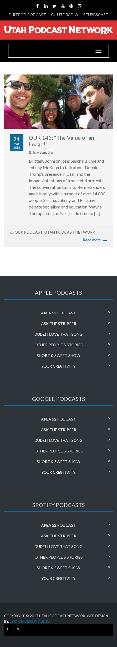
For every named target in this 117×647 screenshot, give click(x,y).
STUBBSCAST (95, 15)
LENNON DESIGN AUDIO (30, 621)
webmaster (45, 152)
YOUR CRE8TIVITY (58, 366)
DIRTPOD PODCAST (27, 15)
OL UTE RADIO (64, 15)
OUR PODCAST (29, 232)
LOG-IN (13, 629)
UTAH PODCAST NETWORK (69, 232)
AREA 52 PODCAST (58, 313)
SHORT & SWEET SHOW (58, 355)
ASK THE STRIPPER (58, 323)
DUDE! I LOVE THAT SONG (58, 334)
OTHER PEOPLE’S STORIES (59, 344)
